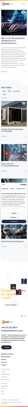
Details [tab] (12, 188)
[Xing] (25, 315)
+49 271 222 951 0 (9, 327)
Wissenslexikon (5, 379)
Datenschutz (4, 386)
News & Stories (5, 369)
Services (3, 359)
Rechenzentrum (6, 356)
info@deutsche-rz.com (12, 330)
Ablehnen (14, 213)
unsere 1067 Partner (11, 196)
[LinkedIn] (22, 315)
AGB (2, 393)
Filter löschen (4, 97)
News (4, 91)
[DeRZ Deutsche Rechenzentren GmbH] (7, 3)
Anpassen (13, 217)
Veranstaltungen (5, 374)
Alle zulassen (14, 221)
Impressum (4, 383)
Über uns (4, 362)
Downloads (4, 377)
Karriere (3, 371)
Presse (4, 94)
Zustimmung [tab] (5, 188)
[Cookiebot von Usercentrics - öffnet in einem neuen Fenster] (20, 185)
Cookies (3, 388)
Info (9, 91)
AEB (2, 391)
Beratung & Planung (7, 354)
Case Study (16, 91)
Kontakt (3, 365)
